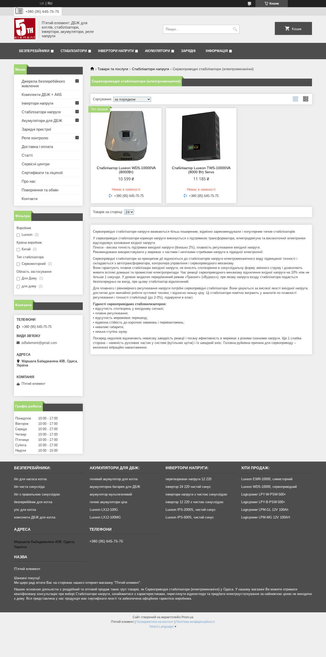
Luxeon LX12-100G (104, 510)
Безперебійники (34, 51)
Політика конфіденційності (195, 622)
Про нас (29, 181)
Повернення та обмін (40, 190)
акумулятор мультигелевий (111, 494)
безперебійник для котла (33, 502)
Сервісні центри (35, 164)
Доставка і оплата (37, 146)
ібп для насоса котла (30, 479)
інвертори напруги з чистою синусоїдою (196, 494)
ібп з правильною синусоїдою (37, 494)
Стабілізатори (74, 51)
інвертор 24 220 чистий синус (188, 487)
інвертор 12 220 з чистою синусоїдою (194, 502)
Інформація (217, 51)
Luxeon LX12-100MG (105, 517)
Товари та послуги (113, 69)
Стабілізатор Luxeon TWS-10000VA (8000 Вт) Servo (201, 170)
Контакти (29, 198)
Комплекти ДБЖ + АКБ (42, 94)
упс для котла (25, 510)
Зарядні (188, 51)
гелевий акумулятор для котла (114, 479)
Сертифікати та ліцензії (42, 172)
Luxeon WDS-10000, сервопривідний (269, 487)
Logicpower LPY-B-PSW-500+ (263, 502)
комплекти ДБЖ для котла (34, 517)
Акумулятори (157, 51)
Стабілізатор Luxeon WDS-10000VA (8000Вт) (126, 170)
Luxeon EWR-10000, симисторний (266, 479)
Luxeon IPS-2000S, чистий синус (191, 510)
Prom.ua (187, 617)
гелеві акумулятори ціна (108, 502)
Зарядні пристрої (36, 129)
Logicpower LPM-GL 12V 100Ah (264, 510)
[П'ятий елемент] (24, 29)
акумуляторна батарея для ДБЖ (115, 487)
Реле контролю (35, 138)
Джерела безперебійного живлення (43, 83)
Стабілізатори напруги (150, 69)
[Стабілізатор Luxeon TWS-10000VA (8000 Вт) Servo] (201, 136)
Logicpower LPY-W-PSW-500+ (263, 494)
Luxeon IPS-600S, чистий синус (190, 517)
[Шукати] (234, 29)
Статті (27, 155)
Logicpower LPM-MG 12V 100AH (265, 517)
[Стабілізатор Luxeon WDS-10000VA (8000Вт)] (126, 136)
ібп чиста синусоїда (29, 487)
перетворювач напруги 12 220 (188, 479)
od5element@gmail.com (39, 343)
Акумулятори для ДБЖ (42, 120)
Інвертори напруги (116, 51)
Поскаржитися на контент (155, 622)
